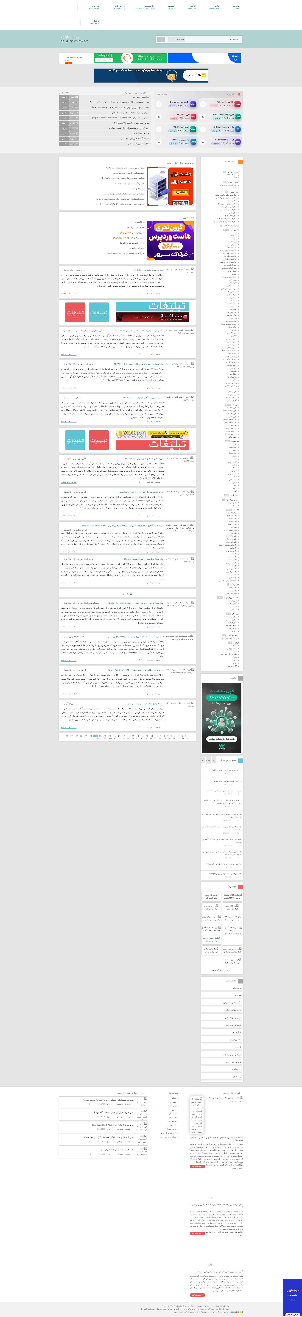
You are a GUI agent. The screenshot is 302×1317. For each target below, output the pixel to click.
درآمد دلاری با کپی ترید (231, 1002)
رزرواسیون (80, 270)
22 (100, 736)
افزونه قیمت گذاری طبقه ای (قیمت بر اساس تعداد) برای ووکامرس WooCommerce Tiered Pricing (122, 525)
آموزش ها (233, 603)
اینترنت (234, 188)
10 (156, 736)
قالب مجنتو (233, 560)
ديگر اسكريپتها (70, 364)
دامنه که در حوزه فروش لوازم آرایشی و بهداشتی (128, 128)
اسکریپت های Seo (230, 256)
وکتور (235, 663)
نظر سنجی (233, 368)
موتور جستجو (232, 365)
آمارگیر (234, 238)
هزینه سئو (237, 988)
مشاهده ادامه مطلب (68, 293)
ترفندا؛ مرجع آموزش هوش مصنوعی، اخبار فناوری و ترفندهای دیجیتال (120, 107)
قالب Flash (233, 518)
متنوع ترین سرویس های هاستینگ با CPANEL (125, 168)
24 (91, 736)
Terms (217, 1306)
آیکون (234, 645)
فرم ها (234, 330)
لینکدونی (234, 336)
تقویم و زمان (232, 462)
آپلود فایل (237, 1076)
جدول (234, 468)
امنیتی (234, 274)
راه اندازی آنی (138, 188)
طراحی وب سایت (222, 1312)
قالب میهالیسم (231, 563)
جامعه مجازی (232, 286)
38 (151, 738)
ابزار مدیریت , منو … (229, 213)
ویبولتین (234, 574)
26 (81, 736)
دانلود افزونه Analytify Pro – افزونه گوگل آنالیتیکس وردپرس (221, 840)
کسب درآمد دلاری (233, 1025)
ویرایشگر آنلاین (231, 377)
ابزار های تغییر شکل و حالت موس (225, 221)
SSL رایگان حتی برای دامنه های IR (129, 183)
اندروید (234, 505)
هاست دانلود (178, 1312)
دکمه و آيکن (232, 474)
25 (86, 736)
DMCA (199, 1306)
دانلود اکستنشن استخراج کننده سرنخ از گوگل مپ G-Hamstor (108, 1137)
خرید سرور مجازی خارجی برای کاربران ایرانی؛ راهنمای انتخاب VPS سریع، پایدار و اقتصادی (221, 801)
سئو (235, 606)
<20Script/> (70, 38)
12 (147, 736)
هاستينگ (234, 371)
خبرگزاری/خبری (231, 303)
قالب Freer (233, 521)
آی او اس (233, 503)
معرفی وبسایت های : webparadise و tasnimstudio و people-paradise (120, 118)
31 (183, 738)
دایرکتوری (233, 309)
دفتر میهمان (232, 312)
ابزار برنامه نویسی (230, 616)
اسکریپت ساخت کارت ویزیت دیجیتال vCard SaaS (224, 791)
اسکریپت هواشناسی (229, 259)
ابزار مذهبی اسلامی (229, 215)
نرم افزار (235, 614)
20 (110, 736)
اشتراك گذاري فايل (230, 265)
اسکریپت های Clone (229, 253)
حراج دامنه (236, 1069)
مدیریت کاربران (231, 362)
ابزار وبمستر (234, 192)
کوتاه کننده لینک (231, 397)
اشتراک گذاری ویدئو (229, 268)
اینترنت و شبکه (231, 625)
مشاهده (68, 63)
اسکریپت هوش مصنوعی (93, 330)
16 (128, 736)
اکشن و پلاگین (232, 648)
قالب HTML (232, 524)
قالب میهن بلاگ (231, 593)
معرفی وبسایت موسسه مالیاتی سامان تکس (130, 112)
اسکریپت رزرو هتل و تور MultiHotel (149, 270)
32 (178, 738)
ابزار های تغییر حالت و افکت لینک (225, 218)
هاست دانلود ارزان (233, 1062)
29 (67, 736)
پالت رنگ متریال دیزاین (168, 1133)
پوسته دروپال (232, 577)
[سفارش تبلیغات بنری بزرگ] (152, 311)
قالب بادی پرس (231, 551)
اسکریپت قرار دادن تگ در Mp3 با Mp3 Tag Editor (113, 1125)
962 (116, 738)
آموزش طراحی (233, 172)
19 (114, 736)
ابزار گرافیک (232, 622)
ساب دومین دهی (231, 321)
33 (174, 738)
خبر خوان (233, 297)
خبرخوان (233, 471)
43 (128, 738)
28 (72, 736)
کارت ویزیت (232, 666)
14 (138, 736)
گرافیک (236, 643)
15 (133, 736)
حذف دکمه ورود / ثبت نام (138, 144)
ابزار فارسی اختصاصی (229, 210)
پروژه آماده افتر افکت (229, 638)
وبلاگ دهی (233, 374)
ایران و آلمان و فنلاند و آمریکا (132, 243)
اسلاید (234, 444)
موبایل (234, 488)
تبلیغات (174, 1098)
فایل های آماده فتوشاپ (228, 654)
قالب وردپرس (70, 636)
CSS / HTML (232, 175)
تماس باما (173, 1106)
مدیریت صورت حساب (229, 350)
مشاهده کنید (196, 1166)
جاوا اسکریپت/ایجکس (229, 289)
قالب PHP (233, 527)
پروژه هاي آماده (233, 635)
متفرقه (234, 482)
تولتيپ (234, 465)
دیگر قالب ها (232, 513)
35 (165, 738)
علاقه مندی (232, 327)
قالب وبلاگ (235, 584)
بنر (236, 651)
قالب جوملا (233, 554)
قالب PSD (233, 533)
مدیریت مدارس (231, 356)
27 (77, 736)
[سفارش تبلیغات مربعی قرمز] (75, 321)
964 (104, 738)
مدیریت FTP (232, 631)
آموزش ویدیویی (233, 182)
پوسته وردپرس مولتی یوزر (227, 580)
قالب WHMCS (231, 536)
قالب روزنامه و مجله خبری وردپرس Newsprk (225, 874)
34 (169, 738)
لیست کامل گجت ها (221, 970)
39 (146, 738)
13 (142, 736)
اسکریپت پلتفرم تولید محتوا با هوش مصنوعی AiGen (142, 330)
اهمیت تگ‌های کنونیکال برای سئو (135, 138)
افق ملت (237, 995)
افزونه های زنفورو (230, 422)
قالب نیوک (233, 566)
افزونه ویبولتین (231, 431)
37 (155, 738)
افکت (235, 450)
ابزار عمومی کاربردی (229, 207)
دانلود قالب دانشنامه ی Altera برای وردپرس (115, 1150)
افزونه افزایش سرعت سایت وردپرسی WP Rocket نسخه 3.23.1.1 (221, 815)
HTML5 (234, 236)
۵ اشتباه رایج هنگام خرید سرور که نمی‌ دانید (145, 703)
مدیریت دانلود (231, 347)
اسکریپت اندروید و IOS (228, 250)
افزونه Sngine (232, 407)
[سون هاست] (130, 62)
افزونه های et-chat (230, 419)
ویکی (235, 380)
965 (99, 738)
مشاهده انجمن (65, 92)
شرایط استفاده (171, 1129)
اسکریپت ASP (231, 247)
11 (152, 736)
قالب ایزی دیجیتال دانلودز (227, 545)
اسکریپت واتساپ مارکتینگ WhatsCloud (227, 781)
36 (160, 738)
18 (119, 736)
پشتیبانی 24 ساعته (136, 248)
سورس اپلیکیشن (233, 500)
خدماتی (67, 330)
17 (124, 736)
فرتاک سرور (189, 217)
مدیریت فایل (232, 353)
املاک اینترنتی (232, 271)
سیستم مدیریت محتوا (229, 324)
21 (105, 736)
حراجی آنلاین (232, 294)
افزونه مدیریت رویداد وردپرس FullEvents (226, 770)
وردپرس (234, 609)
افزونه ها (68, 458)
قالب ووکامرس (231, 572)
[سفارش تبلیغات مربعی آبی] (99, 321)
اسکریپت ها (69, 270)
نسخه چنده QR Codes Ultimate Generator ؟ (131, 123)
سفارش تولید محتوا (233, 1017)
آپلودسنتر (233, 241)
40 (142, 738)
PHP (235, 178)
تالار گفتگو (233, 283)
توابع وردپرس (171, 1121)
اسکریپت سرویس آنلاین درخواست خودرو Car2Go (143, 397)
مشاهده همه (162, 94)
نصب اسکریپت (171, 1125)
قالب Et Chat (232, 516)
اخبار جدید (237, 1032)
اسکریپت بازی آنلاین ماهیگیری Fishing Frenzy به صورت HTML (107, 1100)
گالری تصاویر (232, 400)
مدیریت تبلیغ (232, 344)
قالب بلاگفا (233, 587)
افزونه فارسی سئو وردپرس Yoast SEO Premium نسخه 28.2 (221, 828)
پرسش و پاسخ (231, 383)
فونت (235, 657)
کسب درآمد (232, 395)
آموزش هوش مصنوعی (231, 1054)
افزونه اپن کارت (231, 413)
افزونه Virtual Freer (230, 410)
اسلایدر (234, 244)
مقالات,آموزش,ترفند (231, 598)
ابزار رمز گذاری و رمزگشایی (226, 198)
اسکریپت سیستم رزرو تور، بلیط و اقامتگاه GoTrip (223, 864)
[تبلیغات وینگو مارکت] (221, 752)
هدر (235, 660)
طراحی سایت (232, 628)
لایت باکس (233, 479)
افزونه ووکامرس (80, 530)
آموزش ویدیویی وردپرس (228, 185)
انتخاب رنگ (233, 453)
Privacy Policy (209, 1306)
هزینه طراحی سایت (233, 1010)
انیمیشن (234, 456)
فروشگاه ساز (232, 333)
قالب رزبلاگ (232, 590)
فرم (235, 476)
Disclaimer (225, 1306)
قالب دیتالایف (232, 557)
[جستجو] (161, 39)
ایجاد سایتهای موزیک (229, 277)
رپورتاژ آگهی (69, 703)
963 (110, 738)
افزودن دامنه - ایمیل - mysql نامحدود (128, 173)
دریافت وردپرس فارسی (168, 1137)
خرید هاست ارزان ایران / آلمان (180, 163)
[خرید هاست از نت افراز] (152, 321)
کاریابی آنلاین (232, 392)
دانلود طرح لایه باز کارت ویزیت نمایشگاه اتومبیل (113, 1112)
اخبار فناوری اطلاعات (231, 226)
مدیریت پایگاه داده (230, 359)
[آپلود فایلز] (204, 62)
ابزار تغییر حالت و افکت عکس (226, 195)
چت (235, 389)
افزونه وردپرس (79, 458)
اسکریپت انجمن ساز (140, 97)
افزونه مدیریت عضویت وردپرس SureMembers (144, 458)
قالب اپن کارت (231, 542)
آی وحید (212, 1312)
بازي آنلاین (233, 280)
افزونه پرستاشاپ (230, 434)
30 (187, 738)
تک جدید (237, 1047)
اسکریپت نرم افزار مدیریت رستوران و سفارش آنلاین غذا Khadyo (136, 603)
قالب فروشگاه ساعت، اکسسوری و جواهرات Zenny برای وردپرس (136, 636)
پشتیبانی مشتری (231, 386)
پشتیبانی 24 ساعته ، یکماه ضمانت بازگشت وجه (124, 194)
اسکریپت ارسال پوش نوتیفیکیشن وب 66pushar (144, 559)
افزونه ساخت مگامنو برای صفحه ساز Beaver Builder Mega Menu (136, 670)
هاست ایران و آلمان (135, 227)
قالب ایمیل (233, 548)
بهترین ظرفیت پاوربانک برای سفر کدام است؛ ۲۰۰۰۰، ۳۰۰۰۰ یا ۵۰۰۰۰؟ (119, 102)
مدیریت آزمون (231, 339)
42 (133, 738)
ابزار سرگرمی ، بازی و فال (227, 204)
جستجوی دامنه (231, 292)
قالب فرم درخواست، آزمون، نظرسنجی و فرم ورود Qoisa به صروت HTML (221, 853)
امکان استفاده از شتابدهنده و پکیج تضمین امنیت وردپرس (120, 199)
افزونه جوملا (232, 416)
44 (124, 738)
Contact (193, 1306)
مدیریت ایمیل (232, 341)
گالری (234, 491)
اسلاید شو (233, 447)
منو (235, 485)
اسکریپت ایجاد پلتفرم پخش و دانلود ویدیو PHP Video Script (139, 364)
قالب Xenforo (231, 539)
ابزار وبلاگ (172, 1110)
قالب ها (80, 636)
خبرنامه (234, 300)
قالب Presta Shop (230, 530)
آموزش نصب (232, 600)
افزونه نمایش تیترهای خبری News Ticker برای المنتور (141, 492)
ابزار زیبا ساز (232, 201)
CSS (235, 233)
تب (235, 459)
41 (137, 738)
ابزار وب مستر (231, 619)
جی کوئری (235, 441)
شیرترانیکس (232, 437)
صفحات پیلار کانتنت (141, 133)
